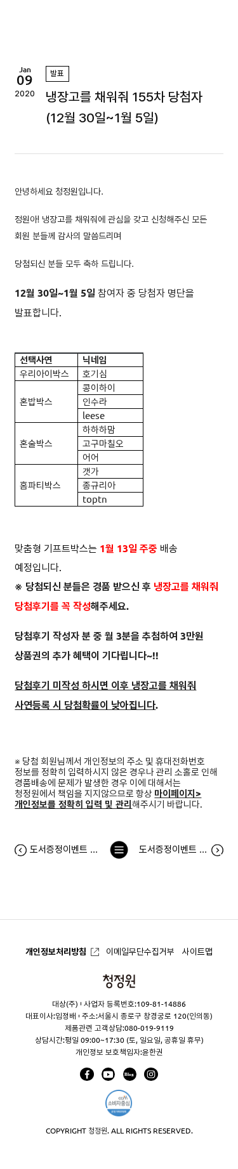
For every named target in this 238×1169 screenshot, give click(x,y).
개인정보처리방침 (55, 951)
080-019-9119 (149, 1028)
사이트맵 (197, 951)
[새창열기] (86, 1074)
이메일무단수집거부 (140, 951)
